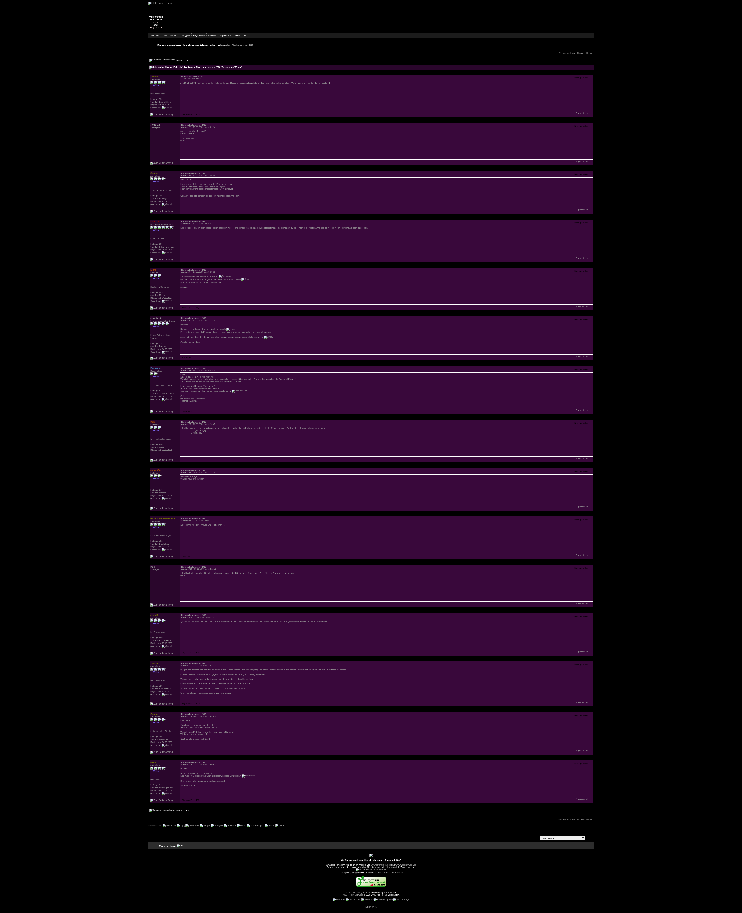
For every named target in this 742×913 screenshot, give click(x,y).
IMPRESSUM (371, 907)
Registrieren (156, 27)
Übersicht (154, 35)
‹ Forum (172, 846)
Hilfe (165, 35)
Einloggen (156, 22)
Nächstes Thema (584, 53)
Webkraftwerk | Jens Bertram (389, 872)
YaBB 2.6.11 (389, 892)
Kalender (212, 35)
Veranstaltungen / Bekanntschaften (199, 45)
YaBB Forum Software (352, 895)
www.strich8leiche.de (381, 865)
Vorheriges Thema (567, 53)
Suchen (173, 35)
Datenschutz (240, 35)
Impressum (225, 35)
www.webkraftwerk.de (405, 865)
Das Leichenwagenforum (169, 45)
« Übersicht (162, 846)
